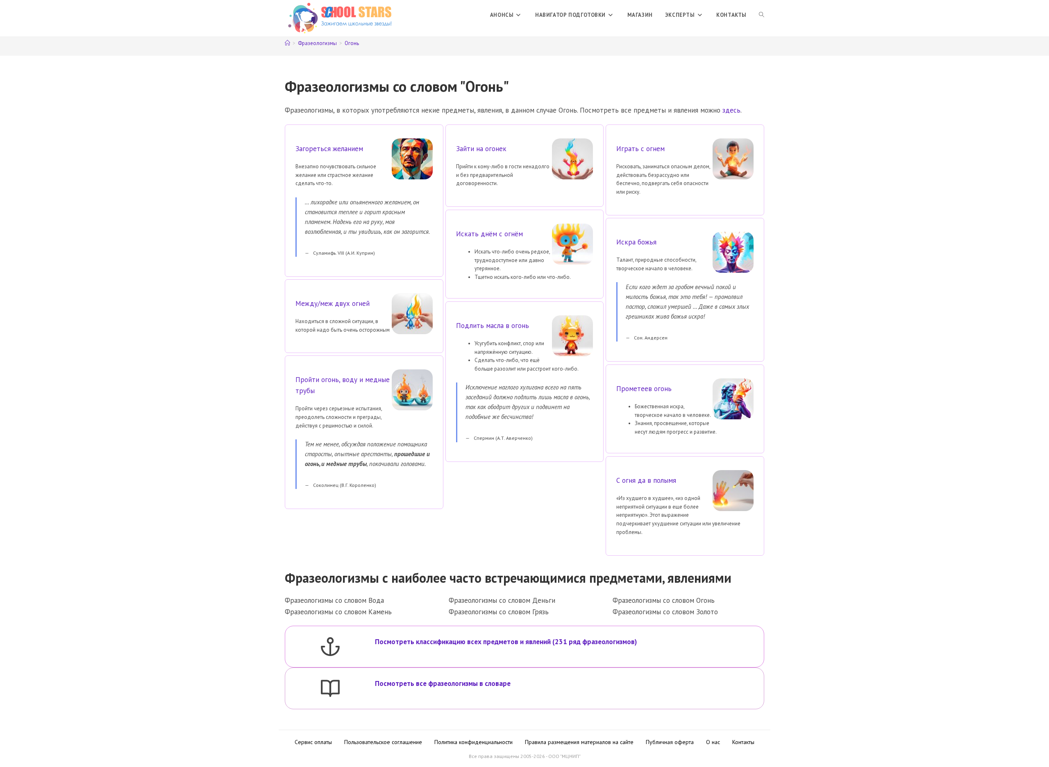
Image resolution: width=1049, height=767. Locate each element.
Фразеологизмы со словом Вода (334, 600)
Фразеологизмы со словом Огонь (664, 600)
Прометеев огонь (644, 388)
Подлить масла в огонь (492, 325)
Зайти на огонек (481, 148)
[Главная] (287, 43)
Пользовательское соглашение (383, 742)
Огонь (352, 43)
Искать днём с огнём (489, 233)
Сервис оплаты (313, 742)
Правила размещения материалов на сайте (579, 742)
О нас (713, 742)
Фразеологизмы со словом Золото (665, 611)
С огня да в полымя (646, 480)
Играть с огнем (640, 148)
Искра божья (636, 242)
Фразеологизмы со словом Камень (338, 611)
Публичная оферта (670, 742)
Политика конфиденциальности (473, 742)
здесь (731, 110)
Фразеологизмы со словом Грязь (499, 611)
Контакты (743, 742)
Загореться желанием (329, 148)
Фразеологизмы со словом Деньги (502, 600)
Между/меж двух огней (332, 303)
